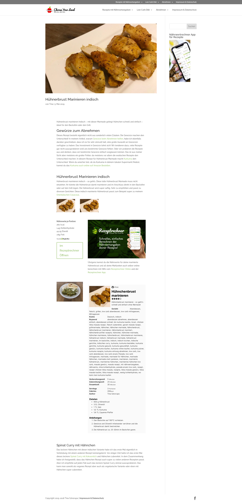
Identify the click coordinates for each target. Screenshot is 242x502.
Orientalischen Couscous (68, 195)
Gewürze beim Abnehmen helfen (108, 139)
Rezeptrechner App (97, 272)
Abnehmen (166, 2)
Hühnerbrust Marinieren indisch (71, 99)
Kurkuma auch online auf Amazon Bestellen (90, 165)
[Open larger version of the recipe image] (99, 296)
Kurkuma (128, 159)
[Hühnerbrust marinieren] (89, 212)
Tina (51, 104)
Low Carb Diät (151, 2)
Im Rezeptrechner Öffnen (69, 250)
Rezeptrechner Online (121, 269)
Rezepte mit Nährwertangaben (128, 2)
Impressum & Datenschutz (186, 2)
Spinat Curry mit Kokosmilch (83, 456)
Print (116, 287)
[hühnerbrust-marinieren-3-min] (66, 212)
